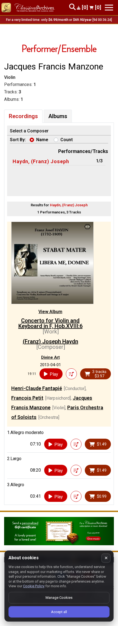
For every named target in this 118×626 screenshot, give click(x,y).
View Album (50, 311)
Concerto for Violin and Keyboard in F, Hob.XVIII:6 (50, 323)
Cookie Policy (33, 586)
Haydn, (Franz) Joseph (41, 161)
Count (66, 139)
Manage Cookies (59, 598)
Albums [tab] (57, 116)
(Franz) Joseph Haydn (50, 341)
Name (42, 139)
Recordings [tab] (23, 116)
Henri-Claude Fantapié (36, 388)
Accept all (59, 612)
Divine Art (50, 357)
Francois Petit (27, 398)
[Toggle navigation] (109, 7)
